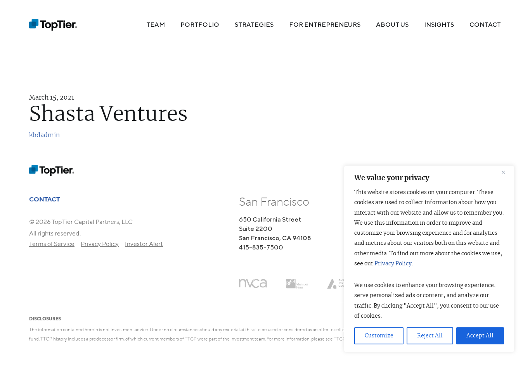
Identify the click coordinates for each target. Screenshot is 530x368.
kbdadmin (44, 135)
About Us (392, 24)
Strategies (254, 24)
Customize (379, 336)
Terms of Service (51, 244)
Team (155, 24)
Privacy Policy (393, 264)
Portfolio (199, 24)
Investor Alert (144, 244)
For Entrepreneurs (324, 24)
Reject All (430, 336)
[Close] (506, 172)
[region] (429, 259)
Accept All (480, 336)
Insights (439, 24)
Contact (485, 24)
